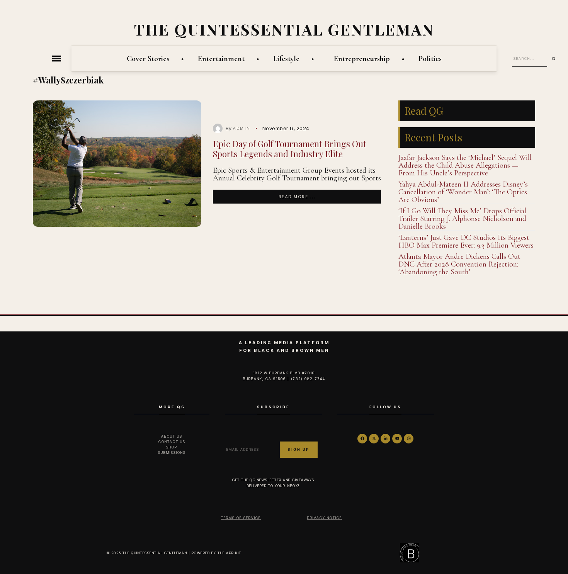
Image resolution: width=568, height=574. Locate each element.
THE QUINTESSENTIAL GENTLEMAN (284, 29)
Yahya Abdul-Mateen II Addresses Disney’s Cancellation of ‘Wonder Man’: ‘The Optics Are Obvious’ (463, 192)
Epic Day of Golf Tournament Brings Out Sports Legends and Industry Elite (289, 148)
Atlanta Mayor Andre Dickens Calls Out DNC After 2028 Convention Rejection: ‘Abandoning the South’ (459, 264)
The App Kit (229, 553)
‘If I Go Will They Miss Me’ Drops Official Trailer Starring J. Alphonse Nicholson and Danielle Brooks (462, 218)
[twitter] (374, 438)
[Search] (556, 59)
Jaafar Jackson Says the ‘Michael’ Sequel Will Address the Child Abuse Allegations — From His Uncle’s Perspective (465, 165)
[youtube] (397, 438)
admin (242, 128)
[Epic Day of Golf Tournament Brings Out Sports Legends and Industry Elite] (117, 163)
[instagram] (408, 438)
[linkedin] (385, 438)
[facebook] (362, 438)
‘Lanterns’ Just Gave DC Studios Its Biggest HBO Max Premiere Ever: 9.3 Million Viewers (466, 241)
